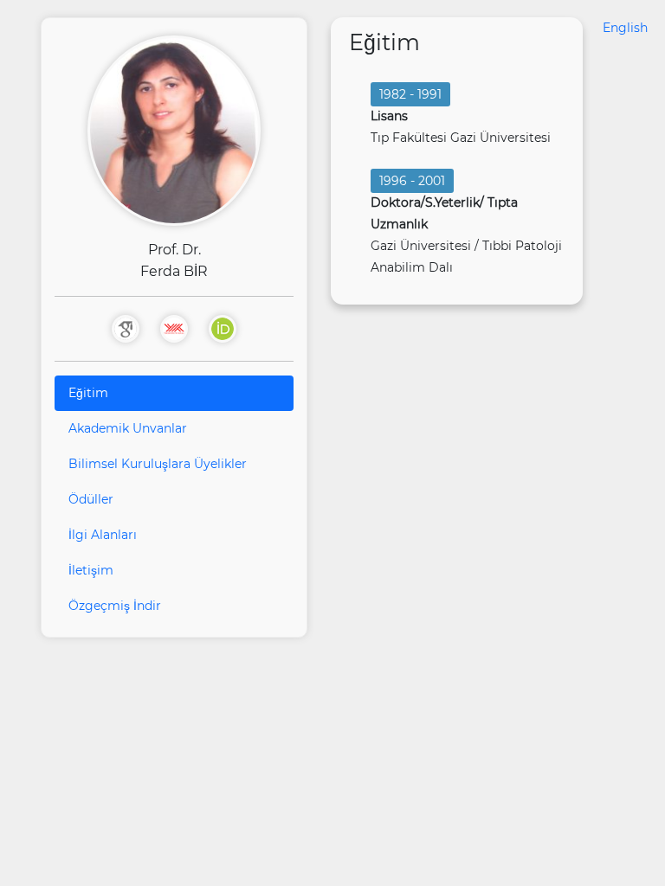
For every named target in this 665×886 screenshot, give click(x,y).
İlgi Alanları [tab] (102, 535)
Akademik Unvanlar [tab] (127, 428)
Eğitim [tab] (88, 393)
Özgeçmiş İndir (114, 605)
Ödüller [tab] (90, 499)
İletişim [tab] (90, 570)
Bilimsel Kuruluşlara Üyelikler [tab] (157, 464)
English (625, 27)
